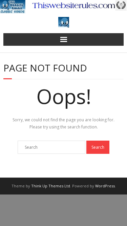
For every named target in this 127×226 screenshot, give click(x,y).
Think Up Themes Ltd (50, 185)
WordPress (105, 185)
